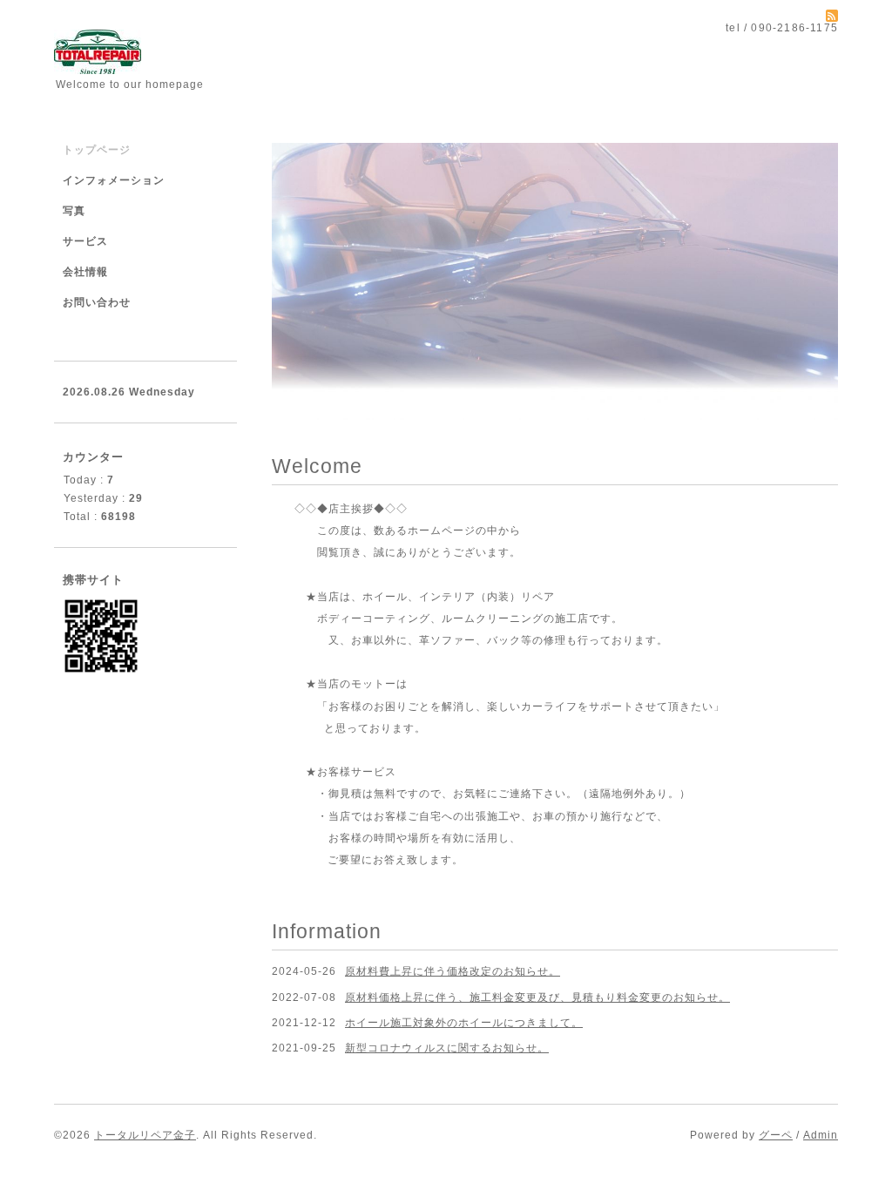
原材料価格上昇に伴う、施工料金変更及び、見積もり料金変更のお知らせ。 (537, 997)
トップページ (97, 150)
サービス (85, 241)
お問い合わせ (97, 302)
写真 (74, 211)
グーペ (776, 1135)
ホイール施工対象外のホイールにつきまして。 (464, 1023)
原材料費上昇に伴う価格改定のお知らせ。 (452, 971)
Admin (820, 1135)
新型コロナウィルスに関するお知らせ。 (447, 1048)
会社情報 (85, 272)
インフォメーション (114, 180)
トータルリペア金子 (145, 1135)
